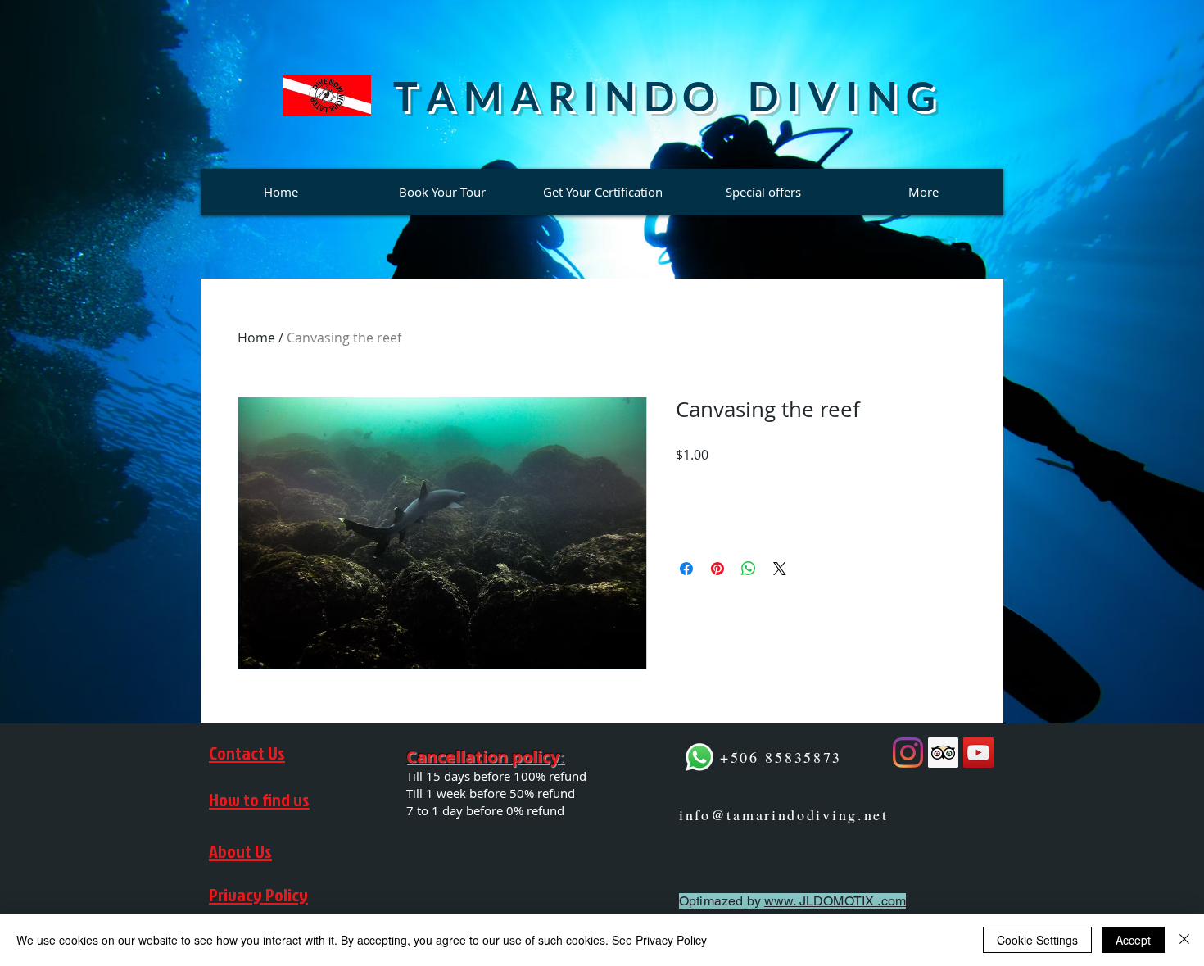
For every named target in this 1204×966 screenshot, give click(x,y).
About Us (240, 851)
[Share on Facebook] (686, 568)
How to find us (259, 799)
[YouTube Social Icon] (978, 752)
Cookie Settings (1037, 940)
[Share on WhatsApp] (748, 568)
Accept (1133, 940)
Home (256, 338)
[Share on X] (780, 568)
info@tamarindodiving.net (784, 814)
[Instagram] (908, 752)
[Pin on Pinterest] (717, 568)
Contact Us (247, 752)
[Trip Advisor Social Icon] (943, 752)
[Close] (1184, 940)
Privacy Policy (258, 894)
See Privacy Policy (659, 940)
